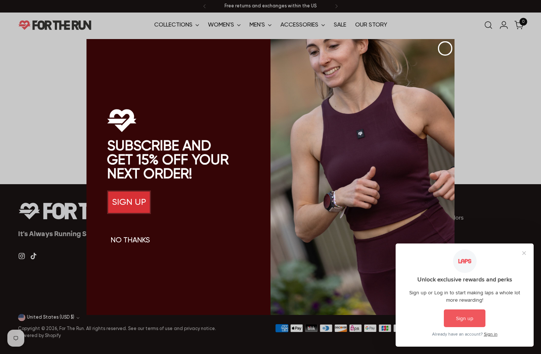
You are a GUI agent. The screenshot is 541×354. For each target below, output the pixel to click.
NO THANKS (130, 240)
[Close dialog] (445, 48)
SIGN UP (129, 202)
